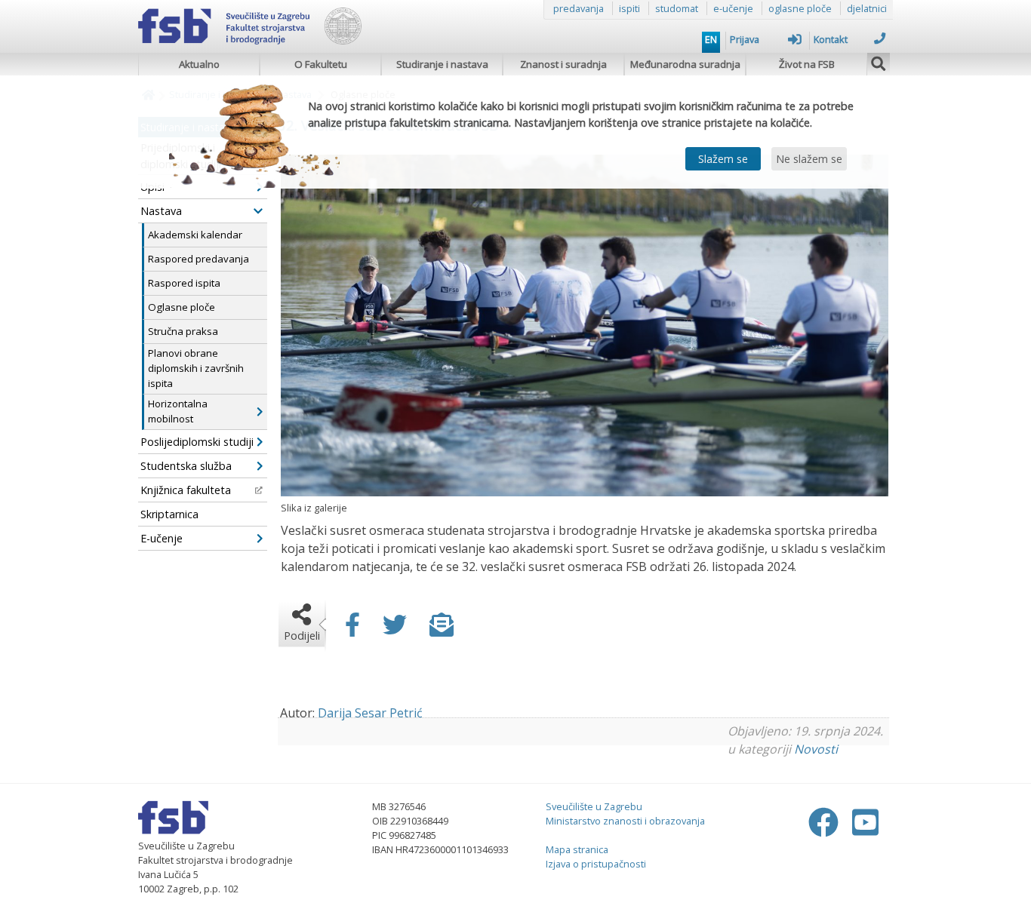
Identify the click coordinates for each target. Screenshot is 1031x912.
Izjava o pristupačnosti (596, 864)
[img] (878, 62)
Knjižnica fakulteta (185, 490)
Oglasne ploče (181, 307)
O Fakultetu (320, 64)
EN (711, 39)
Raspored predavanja (198, 259)
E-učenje (161, 538)
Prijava (744, 39)
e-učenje (733, 8)
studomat (676, 8)
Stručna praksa (183, 331)
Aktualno (199, 64)
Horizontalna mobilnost (178, 411)
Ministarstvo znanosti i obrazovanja (625, 821)
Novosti (816, 749)
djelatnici (867, 8)
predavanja (578, 8)
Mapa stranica (577, 849)
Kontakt (831, 39)
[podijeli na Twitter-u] (394, 629)
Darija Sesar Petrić (370, 713)
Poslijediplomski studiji (197, 442)
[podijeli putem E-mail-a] (441, 629)
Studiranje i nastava (442, 64)
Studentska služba (186, 466)
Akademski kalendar (195, 234)
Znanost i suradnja (563, 64)
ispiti (629, 8)
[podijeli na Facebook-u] (352, 629)
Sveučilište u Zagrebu (594, 806)
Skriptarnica (169, 514)
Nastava (161, 211)
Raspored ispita (184, 283)
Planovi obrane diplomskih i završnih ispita (196, 368)
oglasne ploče (800, 8)
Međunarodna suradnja (685, 64)
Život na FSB (807, 64)
